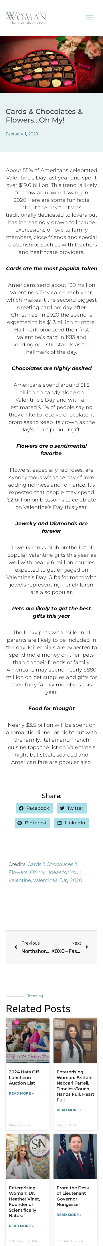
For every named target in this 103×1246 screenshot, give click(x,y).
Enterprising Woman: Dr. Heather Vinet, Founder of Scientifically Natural (24, 1202)
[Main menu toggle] (90, 18)
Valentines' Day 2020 (57, 880)
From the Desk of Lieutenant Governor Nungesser (73, 1196)
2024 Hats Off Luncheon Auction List (24, 1077)
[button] (34, 808)
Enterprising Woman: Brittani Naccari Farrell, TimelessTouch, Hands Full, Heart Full (75, 1086)
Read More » (21, 1093)
